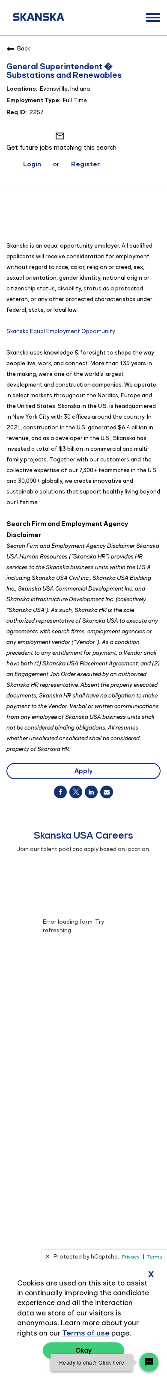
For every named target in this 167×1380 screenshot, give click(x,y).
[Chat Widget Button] (149, 1362)
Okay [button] (83, 1350)
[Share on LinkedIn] (91, 792)
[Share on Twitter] (76, 792)
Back (23, 48)
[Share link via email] (106, 792)
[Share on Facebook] (60, 792)
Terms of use (86, 1333)
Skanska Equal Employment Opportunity (60, 331)
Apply (83, 771)
